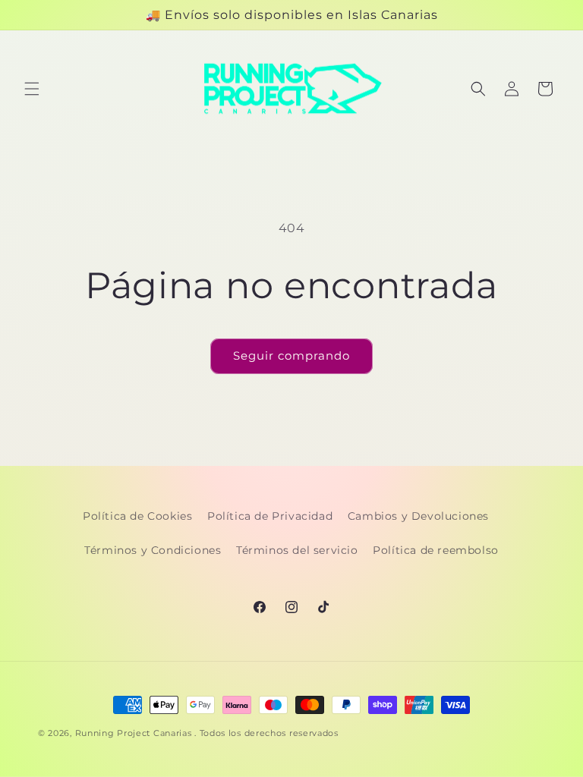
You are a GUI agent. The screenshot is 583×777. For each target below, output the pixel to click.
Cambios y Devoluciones (418, 516)
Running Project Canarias (133, 733)
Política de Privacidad (269, 516)
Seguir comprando (291, 355)
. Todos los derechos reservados (266, 733)
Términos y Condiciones (152, 550)
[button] (32, 88)
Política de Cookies (137, 516)
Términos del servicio (297, 550)
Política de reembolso (436, 550)
